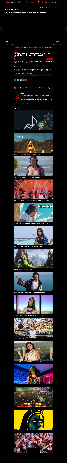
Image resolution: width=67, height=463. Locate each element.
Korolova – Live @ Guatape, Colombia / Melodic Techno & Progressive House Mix (28, 361)
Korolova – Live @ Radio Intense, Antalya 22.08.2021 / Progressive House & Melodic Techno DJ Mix (31, 292)
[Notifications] (59, 7)
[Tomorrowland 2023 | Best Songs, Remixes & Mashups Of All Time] (1, 29)
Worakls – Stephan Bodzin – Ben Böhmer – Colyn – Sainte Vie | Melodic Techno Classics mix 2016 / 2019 (32, 131)
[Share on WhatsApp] (21, 80)
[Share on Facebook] (15, 80)
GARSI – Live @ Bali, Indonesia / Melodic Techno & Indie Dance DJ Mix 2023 (27, 177)
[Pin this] (26, 80)
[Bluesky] (52, 7)
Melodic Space (21, 59)
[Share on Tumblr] (23, 80)
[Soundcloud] (50, 7)
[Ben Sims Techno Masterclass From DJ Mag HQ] (52, 88)
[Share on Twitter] (18, 80)
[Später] (57, 7)
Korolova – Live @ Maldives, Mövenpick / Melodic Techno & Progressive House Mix (28, 246)
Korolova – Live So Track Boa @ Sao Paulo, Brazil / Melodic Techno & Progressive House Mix (30, 407)
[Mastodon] (44, 7)
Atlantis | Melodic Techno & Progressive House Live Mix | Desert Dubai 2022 (27, 154)
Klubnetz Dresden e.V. (20, 72)
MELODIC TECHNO (16, 9)
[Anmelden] (61, 7)
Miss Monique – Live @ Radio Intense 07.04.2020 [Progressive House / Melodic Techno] (29, 315)
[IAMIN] (55, 7)
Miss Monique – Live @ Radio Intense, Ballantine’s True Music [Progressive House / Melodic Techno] (31, 223)
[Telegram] (46, 7)
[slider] (31, 41)
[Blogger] (53, 7)
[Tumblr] (25, 103)
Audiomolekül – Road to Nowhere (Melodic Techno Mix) (23, 269)
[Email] (29, 103)
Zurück (15, 85)
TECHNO (7, 9)
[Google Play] (48, 7)
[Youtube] (42, 7)
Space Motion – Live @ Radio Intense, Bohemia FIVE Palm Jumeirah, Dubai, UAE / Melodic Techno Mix (31, 200)
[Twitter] (39, 7)
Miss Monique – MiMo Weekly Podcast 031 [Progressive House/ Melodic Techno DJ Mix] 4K (29, 384)
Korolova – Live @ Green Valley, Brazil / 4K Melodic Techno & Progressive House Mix (28, 338)
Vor (52, 85)
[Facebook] (37, 7)
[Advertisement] (33, 453)
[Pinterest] (41, 7)
